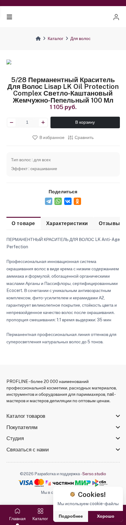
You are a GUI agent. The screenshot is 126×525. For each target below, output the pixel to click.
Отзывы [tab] (109, 223)
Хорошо (105, 516)
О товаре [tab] (23, 223)
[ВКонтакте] (68, 201)
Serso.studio (94, 474)
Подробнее (71, 516)
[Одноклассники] (77, 201)
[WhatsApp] (58, 201)
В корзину (85, 122)
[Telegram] (48, 201)
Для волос (80, 38)
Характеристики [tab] (67, 223)
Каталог (55, 38)
